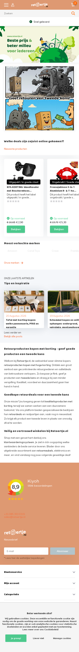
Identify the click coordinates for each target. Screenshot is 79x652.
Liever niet (38, 638)
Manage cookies (62, 638)
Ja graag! (16, 638)
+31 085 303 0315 (14, 514)
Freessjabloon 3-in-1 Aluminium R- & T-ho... (63, 189)
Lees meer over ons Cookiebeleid (40, 629)
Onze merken (12, 262)
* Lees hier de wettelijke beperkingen (24, 558)
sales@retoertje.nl (14, 516)
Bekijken (16, 229)
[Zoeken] (73, 13)
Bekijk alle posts (13, 336)
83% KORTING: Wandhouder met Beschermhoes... (23, 189)
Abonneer (62, 551)
